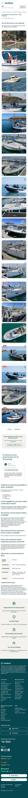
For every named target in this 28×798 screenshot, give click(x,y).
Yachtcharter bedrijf (6, 689)
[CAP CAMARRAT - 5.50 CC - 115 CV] (14, 166)
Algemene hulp (18, 708)
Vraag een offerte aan (14, 445)
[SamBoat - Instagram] (5, 750)
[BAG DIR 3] (14, 312)
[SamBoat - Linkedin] (8, 750)
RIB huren (17, 683)
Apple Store (15, 728)
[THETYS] (14, 81)
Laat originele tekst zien (11, 470)
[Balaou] (14, 61)
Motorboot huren (19, 682)
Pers (2, 696)
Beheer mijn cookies (20, 712)
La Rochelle (4, 714)
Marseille (3, 709)
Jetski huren (18, 689)
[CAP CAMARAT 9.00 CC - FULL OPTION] (14, 228)
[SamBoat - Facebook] (2, 750)
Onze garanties (5, 685)
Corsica (3, 715)
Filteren (23, 7)
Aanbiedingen (18, 697)
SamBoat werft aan (6, 683)
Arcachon (3, 711)
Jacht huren (18, 685)
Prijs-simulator (4, 688)
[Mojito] (14, 271)
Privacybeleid (18, 784)
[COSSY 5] (14, 207)
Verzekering (4, 686)
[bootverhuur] (7, 3)
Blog (2, 700)
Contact (17, 711)
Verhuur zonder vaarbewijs (19, 693)
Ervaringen (3, 699)
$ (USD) (13, 779)
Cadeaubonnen (5, 691)
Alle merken (18, 698)
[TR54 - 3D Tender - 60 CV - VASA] (14, 123)
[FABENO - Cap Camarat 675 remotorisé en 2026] (14, 144)
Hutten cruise (18, 695)
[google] (4, 762)
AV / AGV (3, 785)
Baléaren (3, 718)
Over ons (3, 682)
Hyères (2, 712)
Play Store (15, 733)
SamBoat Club (4, 692)
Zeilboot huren (18, 686)
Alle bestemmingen (6, 720)
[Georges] (14, 333)
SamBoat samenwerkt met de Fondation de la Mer (13, 591)
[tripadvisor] (5, 769)
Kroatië (3, 717)
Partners (17, 785)
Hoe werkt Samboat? (20, 709)
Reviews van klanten (6, 694)
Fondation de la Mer (6, 697)
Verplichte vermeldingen (7, 784)
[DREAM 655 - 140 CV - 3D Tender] (14, 186)
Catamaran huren (19, 688)
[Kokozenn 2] (14, 250)
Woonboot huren (19, 691)
